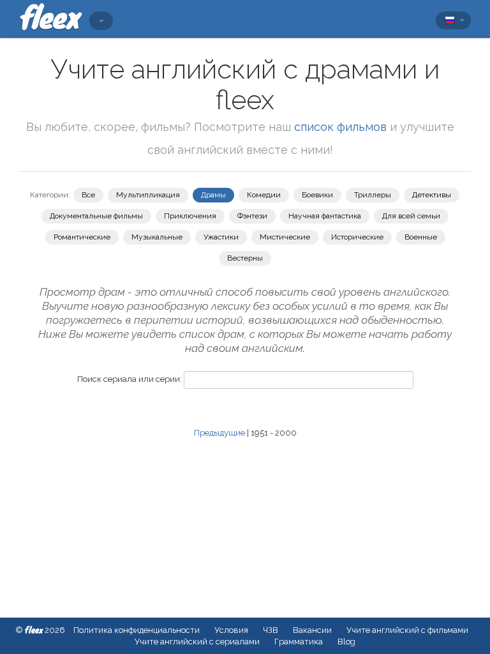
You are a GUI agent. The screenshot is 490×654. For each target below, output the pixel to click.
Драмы (213, 194)
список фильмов (340, 126)
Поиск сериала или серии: (129, 379)
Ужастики (221, 236)
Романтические (82, 236)
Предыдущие (219, 432)
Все (88, 194)
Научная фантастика (324, 215)
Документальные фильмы (96, 215)
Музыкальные (156, 236)
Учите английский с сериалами (197, 641)
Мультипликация (148, 194)
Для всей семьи (411, 215)
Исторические (357, 236)
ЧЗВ (270, 630)
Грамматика (298, 641)
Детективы (431, 194)
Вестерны (245, 258)
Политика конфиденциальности (136, 630)
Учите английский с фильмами (407, 630)
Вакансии (312, 630)
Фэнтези (252, 215)
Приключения (190, 215)
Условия (231, 630)
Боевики (317, 194)
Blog (346, 641)
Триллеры (372, 194)
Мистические (285, 236)
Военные (421, 236)
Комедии (264, 194)
